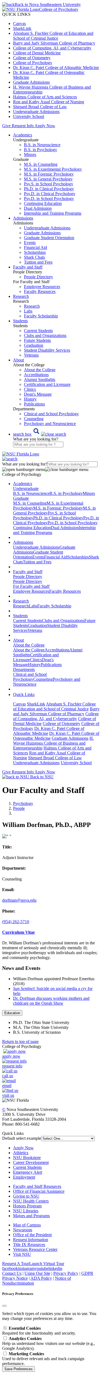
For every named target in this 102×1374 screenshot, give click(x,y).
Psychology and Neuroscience (50, 423)
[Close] (4, 1306)
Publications (34, 404)
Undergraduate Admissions (36, 111)
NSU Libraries (25, 1211)
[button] (39, 434)
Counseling (34, 418)
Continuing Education (43, 203)
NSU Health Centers (31, 1201)
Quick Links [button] (24, 694)
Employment (24, 1177)
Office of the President (32, 1234)
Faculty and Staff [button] (27, 267)
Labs (28, 311)
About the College (39, 369)
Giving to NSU (26, 1196)
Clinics (30, 389)
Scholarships (35, 252)
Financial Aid (35, 247)
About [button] (18, 360)
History (30, 399)
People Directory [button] (27, 576)
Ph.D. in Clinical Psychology (49, 188)
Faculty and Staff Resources (37, 1186)
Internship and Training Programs (52, 213)
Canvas (19, 23)
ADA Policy (41, 1278)
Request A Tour (15, 1263)
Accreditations (36, 374)
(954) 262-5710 (15, 921)
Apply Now (45, 125)
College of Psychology (32, 62)
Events (30, 242)
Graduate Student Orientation (49, 237)
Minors (30, 154)
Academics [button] (22, 135)
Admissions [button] (23, 218)
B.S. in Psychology (40, 149)
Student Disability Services (47, 350)
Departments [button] (24, 669)
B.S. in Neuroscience (42, 144)
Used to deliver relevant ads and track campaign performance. (43, 1358)
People (19, 808)
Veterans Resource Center (35, 1249)
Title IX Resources (29, 1244)
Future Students (37, 340)
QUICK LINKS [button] (16, 14)
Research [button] (21, 296)
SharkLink (22, 28)
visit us (8, 1095)
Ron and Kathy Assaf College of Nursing (48, 101)
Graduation (33, 345)
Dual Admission (38, 208)
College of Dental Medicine (37, 53)
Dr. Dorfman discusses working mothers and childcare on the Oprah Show (51, 1000)
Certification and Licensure (47, 384)
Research (32, 306)
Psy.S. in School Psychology (48, 184)
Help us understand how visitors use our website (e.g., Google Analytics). (48, 1343)
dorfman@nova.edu (19, 900)
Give (6, 125)
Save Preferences (18, 1369)
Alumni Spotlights (39, 379)
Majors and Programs (31, 1215)
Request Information (30, 1239)
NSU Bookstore (27, 1157)
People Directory (38, 276)
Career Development (31, 1162)
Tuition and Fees (38, 262)
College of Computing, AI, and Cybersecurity (52, 48)
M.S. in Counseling (40, 164)
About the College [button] (29, 645)
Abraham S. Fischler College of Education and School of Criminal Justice (53, 35)
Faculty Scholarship (41, 316)
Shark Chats (34, 257)
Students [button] (20, 320)
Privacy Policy (65, 1273)
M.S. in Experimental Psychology (53, 169)
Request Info (23, 125)
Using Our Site (37, 1273)
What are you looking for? (35, 439)
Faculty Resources (39, 291)
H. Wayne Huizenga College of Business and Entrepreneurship (53, 743)
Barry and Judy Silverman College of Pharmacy (54, 43)
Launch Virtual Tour (46, 1263)
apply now (11, 1056)
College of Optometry (32, 57)
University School (28, 116)
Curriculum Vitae (18, 932)
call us (7, 1075)
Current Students (38, 330)
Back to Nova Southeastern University (48, 4)
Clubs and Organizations (45, 335)
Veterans (31, 355)
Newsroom (22, 1230)
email (6, 1085)
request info (12, 1066)
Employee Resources (42, 286)
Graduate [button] (21, 498)
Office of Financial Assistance (38, 1191)
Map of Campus (27, 1225)
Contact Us (11, 1273)
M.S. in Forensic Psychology (49, 174)
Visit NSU (22, 1254)
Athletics (20, 1152)
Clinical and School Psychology (51, 413)
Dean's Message (38, 394)
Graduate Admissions (31, 82)
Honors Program (27, 1206)
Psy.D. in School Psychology (49, 198)
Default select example (21, 1138)
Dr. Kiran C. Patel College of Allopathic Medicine (56, 67)
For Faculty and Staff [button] (31, 586)
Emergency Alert (27, 1172)
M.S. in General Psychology (48, 179)
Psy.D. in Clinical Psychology (49, 193)
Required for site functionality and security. (39, 1330)
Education (12, 1013)
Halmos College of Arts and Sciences (45, 97)
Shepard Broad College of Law (40, 106)
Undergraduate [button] (26, 488)
